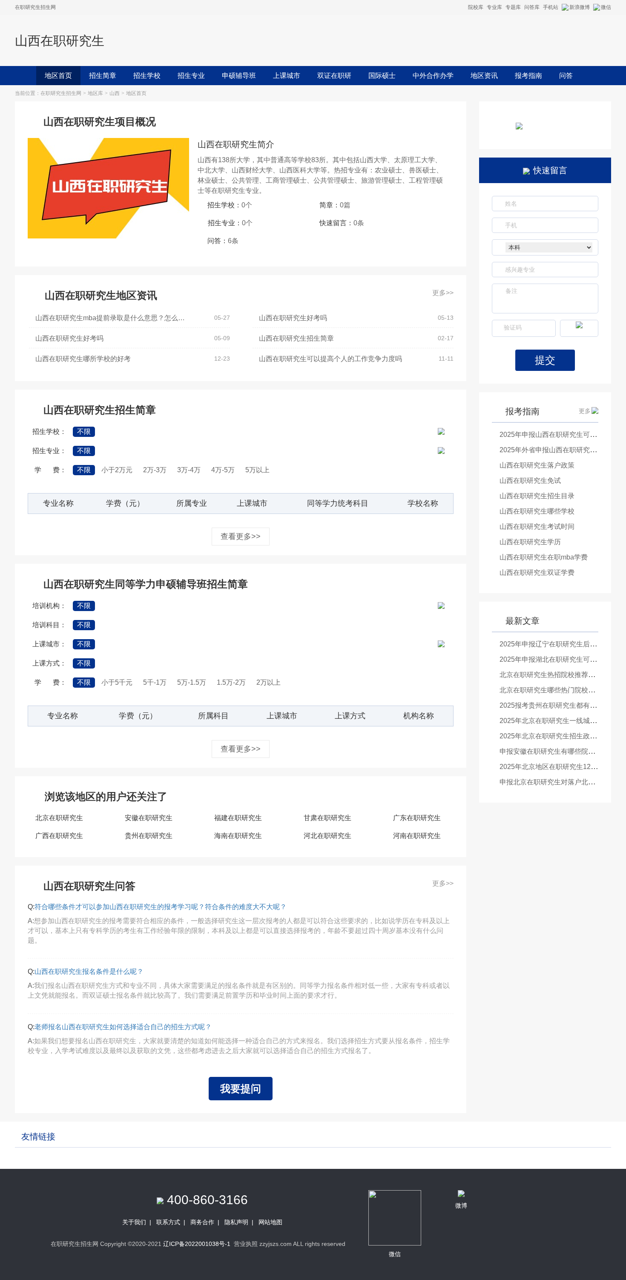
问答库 (532, 7)
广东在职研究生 (417, 817)
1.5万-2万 (231, 682)
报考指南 (528, 75)
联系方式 (168, 1222)
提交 (545, 360)
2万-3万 (155, 470)
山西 (114, 93)
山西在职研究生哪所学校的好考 (83, 358)
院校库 (475, 7)
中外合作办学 (433, 75)
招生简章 (102, 75)
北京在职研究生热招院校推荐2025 (551, 674)
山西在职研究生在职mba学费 (544, 557)
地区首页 (58, 75)
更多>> (443, 292)
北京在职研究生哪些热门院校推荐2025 (558, 690)
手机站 (550, 7)
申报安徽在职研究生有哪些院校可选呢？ (561, 751)
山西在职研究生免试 (530, 480)
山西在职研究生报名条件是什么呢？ (89, 971)
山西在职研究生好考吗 (293, 317)
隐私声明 (236, 1222)
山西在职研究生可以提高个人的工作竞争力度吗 (330, 358)
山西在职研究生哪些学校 (537, 511)
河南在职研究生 (417, 835)
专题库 (513, 7)
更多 (585, 411)
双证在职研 (334, 75)
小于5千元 (116, 682)
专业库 (494, 7)
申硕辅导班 (239, 75)
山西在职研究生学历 (530, 541)
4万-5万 (223, 470)
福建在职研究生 (238, 817)
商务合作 (202, 1222)
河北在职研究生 (327, 835)
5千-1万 (155, 682)
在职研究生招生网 (60, 93)
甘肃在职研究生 (327, 817)
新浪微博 (579, 7)
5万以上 (257, 470)
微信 (606, 7)
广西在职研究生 (59, 835)
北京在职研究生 (59, 817)
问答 (566, 75)
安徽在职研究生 (148, 817)
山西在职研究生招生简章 (296, 338)
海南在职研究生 (238, 835)
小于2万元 (116, 470)
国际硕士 (382, 75)
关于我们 (134, 1222)
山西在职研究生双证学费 (537, 572)
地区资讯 (484, 75)
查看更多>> (241, 536)
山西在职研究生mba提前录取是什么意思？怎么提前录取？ (113, 317)
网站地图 (270, 1222)
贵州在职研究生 (148, 835)
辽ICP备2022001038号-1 (196, 1243)
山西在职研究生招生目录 (537, 495)
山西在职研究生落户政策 (537, 465)
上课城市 (286, 75)
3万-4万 (189, 470)
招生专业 (191, 75)
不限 (84, 431)
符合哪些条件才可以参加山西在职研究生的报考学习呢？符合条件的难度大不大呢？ (160, 906)
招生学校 (147, 75)
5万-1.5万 (191, 682)
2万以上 (268, 682)
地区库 (95, 93)
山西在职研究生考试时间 (537, 526)
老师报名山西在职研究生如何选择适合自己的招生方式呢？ (123, 1026)
